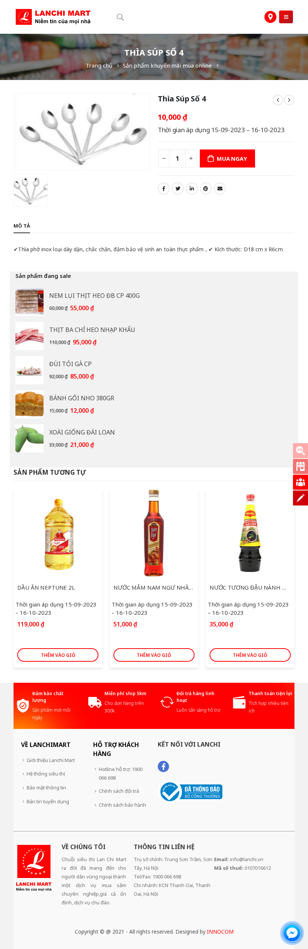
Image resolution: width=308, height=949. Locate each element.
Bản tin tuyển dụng (48, 801)
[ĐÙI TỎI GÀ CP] (29, 370)
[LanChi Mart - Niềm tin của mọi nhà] (53, 17)
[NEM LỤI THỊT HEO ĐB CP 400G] (29, 302)
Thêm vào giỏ (58, 655)
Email (220, 189)
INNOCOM (220, 931)
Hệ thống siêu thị (46, 773)
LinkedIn (192, 189)
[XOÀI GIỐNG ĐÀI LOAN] (29, 438)
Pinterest (206, 189)
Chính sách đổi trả (119, 791)
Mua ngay (232, 158)
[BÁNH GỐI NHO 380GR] (29, 404)
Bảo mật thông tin (46, 787)
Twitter (178, 189)
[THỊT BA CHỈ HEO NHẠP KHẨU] (29, 336)
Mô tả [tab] (22, 225)
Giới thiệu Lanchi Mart (51, 760)
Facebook (164, 189)
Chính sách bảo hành (122, 804)
